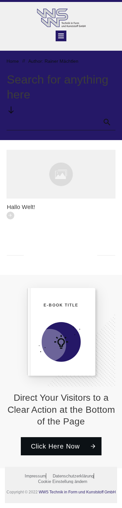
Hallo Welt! (21, 207)
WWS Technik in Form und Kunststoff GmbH (77, 492)
